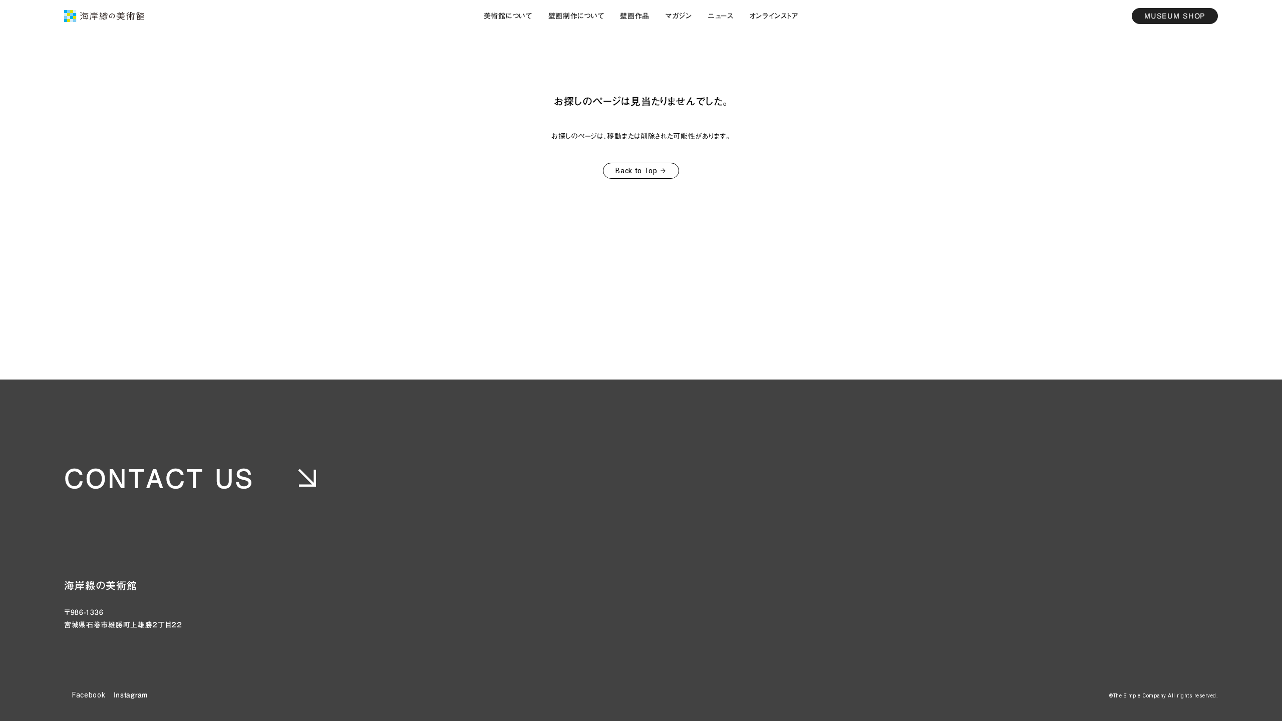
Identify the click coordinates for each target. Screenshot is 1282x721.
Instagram (131, 694)
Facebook (89, 694)
